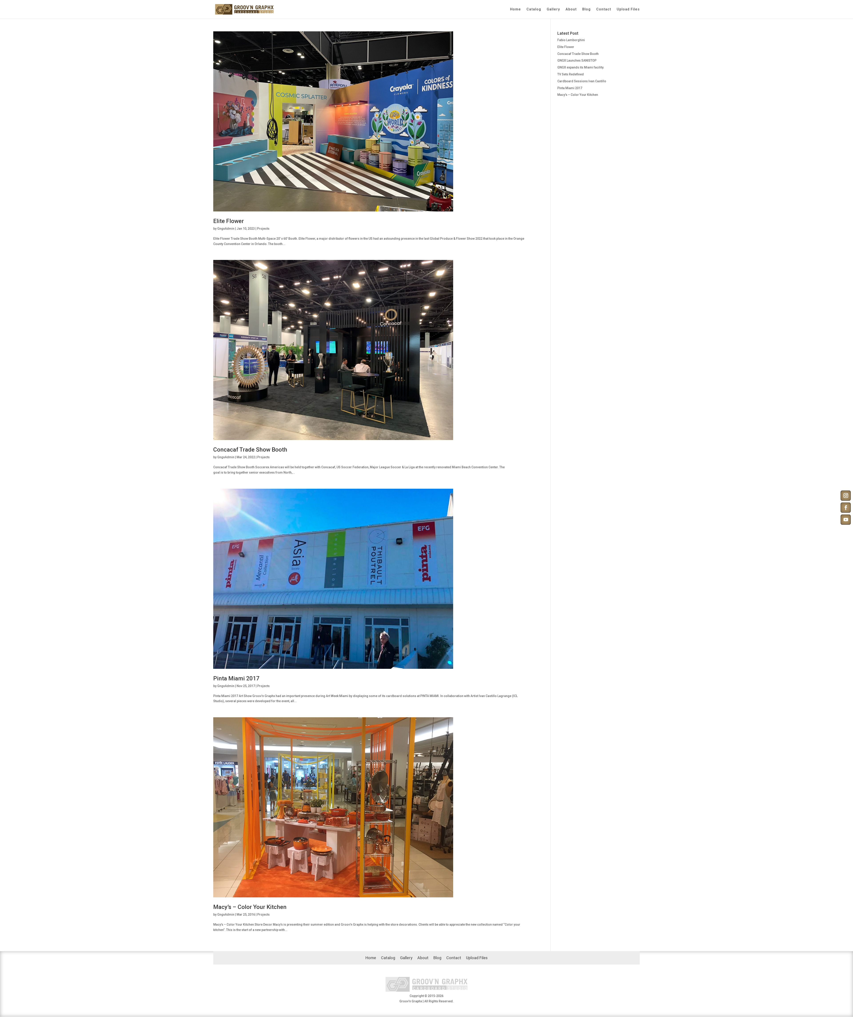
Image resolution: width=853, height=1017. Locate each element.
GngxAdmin (225, 228)
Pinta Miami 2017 (236, 678)
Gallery (553, 9)
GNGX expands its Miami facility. (580, 67)
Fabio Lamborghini (571, 40)
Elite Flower (228, 221)
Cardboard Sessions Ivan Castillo (581, 81)
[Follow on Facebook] (846, 507)
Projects (263, 228)
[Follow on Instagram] (846, 495)
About (571, 9)
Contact (603, 9)
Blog (586, 9)
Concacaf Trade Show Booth (250, 449)
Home (515, 9)
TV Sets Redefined (570, 74)
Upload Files (628, 9)
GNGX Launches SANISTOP (576, 60)
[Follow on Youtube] (846, 520)
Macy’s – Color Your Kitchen (250, 907)
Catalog (533, 9)
